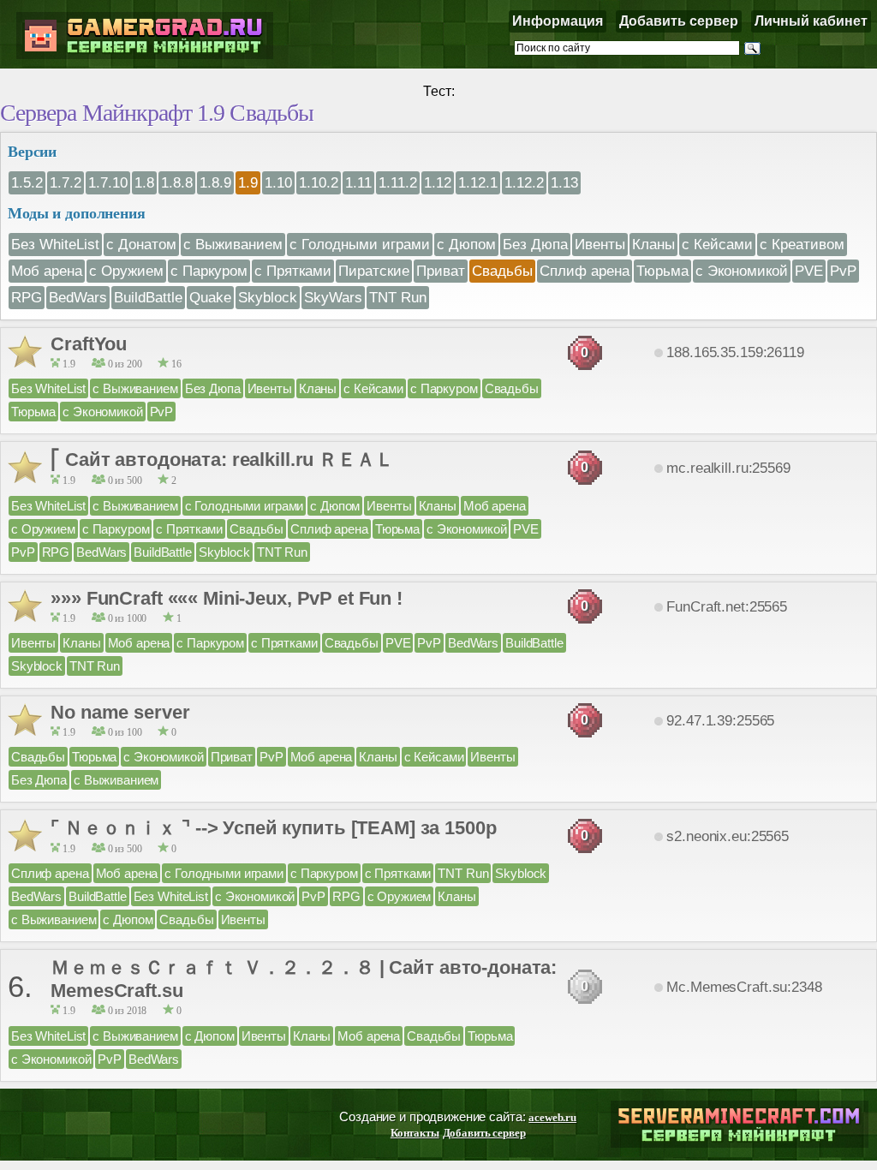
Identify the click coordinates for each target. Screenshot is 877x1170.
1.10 (278, 182)
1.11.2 (398, 182)
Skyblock (267, 297)
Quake (210, 297)
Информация (557, 21)
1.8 (144, 182)
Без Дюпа (535, 244)
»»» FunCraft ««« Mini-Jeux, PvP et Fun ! (227, 598)
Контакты (415, 1132)
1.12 (437, 182)
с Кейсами (717, 244)
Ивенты (600, 244)
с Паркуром (209, 270)
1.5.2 (27, 182)
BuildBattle (148, 297)
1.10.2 (318, 182)
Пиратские (373, 270)
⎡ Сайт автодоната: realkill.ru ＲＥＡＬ (222, 459)
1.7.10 (108, 182)
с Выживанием (233, 244)
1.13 (564, 182)
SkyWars (333, 297)
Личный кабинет (811, 21)
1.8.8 (177, 182)
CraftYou (89, 344)
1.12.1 (478, 182)
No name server (120, 712)
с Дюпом (466, 244)
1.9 (248, 182)
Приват (440, 270)
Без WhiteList (55, 244)
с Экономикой (741, 270)
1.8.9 (215, 182)
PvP (843, 270)
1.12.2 (524, 182)
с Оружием (126, 270)
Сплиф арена (584, 270)
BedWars (78, 297)
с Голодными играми (359, 244)
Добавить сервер (678, 21)
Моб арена (46, 270)
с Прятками (292, 270)
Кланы (653, 244)
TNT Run (398, 297)
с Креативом (802, 244)
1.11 (358, 182)
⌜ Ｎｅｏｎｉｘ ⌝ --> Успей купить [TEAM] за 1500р (273, 828)
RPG (26, 297)
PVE (809, 270)
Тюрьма (662, 270)
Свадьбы (502, 270)
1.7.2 (65, 182)
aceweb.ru (552, 1117)
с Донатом (141, 244)
